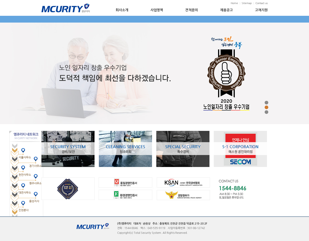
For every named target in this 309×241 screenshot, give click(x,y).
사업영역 (156, 10)
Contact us (261, 3)
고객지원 (261, 10)
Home (234, 3)
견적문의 (191, 10)
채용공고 (226, 10)
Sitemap (247, 3)
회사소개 (122, 10)
